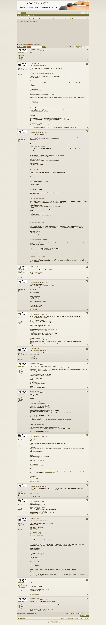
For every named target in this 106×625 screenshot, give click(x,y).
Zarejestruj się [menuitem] (87, 13)
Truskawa (34, 44)
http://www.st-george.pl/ (34, 594)
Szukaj (20, 15)
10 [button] (86, 46)
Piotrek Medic (39, 44)
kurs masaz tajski (34, 49)
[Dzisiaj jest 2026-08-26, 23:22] (87, 18)
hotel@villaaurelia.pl (37, 564)
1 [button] (76, 46)
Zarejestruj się (31, 15)
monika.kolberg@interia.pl (35, 481)
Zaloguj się (25, 15)
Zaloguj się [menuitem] (84, 13)
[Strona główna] (53, 5)
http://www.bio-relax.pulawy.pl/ (36, 90)
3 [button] (79, 46)
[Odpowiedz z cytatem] (87, 49)
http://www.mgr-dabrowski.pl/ (36, 575)
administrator (29, 44)
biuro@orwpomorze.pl (37, 532)
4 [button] (81, 46)
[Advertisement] (60, 33)
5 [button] (81, 613)
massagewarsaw (21, 52)
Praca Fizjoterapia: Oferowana (27, 21)
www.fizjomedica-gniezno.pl (49, 472)
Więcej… (19, 13)
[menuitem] (82, 13)
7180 (21, 54)
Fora (24, 13)
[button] (72, 47)
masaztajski (25, 44)
